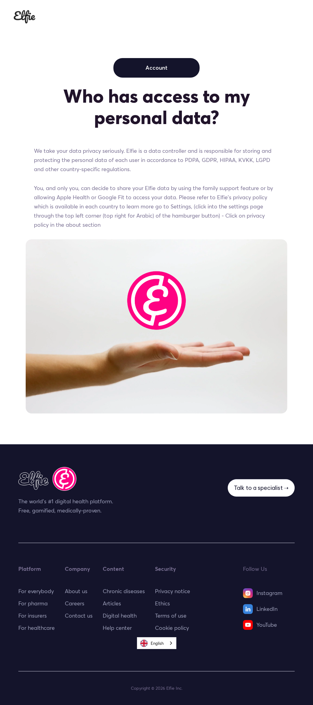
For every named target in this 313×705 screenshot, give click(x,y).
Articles (112, 603)
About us (76, 591)
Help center (117, 627)
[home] (24, 17)
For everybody (85, 16)
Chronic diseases (124, 591)
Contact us (79, 615)
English (157, 643)
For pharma (219, 16)
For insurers (178, 16)
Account (156, 67)
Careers (74, 603)
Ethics (253, 16)
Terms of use (170, 615)
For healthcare (133, 16)
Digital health (120, 615)
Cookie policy (172, 627)
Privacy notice (172, 591)
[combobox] (156, 643)
